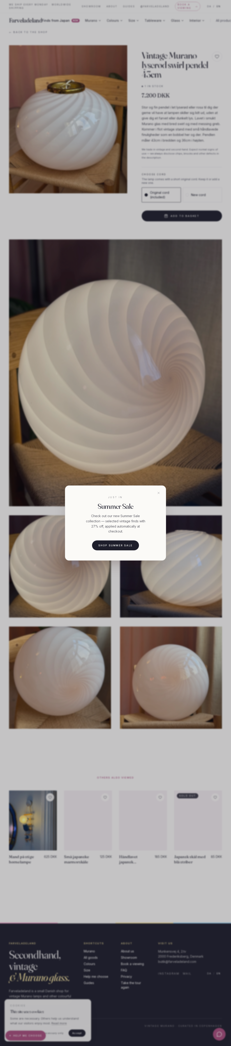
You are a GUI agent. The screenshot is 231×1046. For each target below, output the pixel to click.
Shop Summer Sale (115, 545)
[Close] (158, 492)
